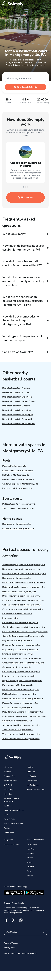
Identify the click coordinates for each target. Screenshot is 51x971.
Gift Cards (8, 785)
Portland (30, 853)
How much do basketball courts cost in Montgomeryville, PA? (23, 248)
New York (31, 849)
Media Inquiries (10, 780)
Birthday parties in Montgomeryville (19, 591)
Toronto (30, 875)
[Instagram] (21, 920)
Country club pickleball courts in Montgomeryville (17, 616)
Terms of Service (11, 943)
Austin (29, 862)
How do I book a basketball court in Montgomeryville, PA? (22, 263)
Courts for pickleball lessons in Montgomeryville (24, 631)
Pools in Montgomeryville (14, 466)
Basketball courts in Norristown (17, 410)
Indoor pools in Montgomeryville (17, 470)
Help (6, 815)
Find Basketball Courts (27, 87)
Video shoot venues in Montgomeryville (20, 738)
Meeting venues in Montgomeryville (19, 676)
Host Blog (8, 794)
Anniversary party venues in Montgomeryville (23, 564)
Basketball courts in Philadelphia (17, 414)
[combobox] (25, 78)
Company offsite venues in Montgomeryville (22, 600)
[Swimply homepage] (25, 4)
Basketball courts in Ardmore (16, 388)
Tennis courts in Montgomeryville (17, 508)
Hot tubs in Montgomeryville (15, 474)
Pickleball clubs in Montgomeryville (19, 694)
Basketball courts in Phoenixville (17, 419)
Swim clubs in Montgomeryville (17, 720)
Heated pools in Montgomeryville (18, 479)
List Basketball (33, 785)
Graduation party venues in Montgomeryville (23, 662)
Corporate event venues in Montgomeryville (22, 609)
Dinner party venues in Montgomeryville (21, 645)
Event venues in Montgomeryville (17, 653)
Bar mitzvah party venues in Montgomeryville (23, 582)
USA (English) (11, 932)
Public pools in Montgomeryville (17, 488)
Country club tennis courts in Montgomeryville (23, 627)
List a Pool (31, 772)
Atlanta (30, 858)
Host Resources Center (36, 789)
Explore (7, 828)
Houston (30, 867)
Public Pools (9, 832)
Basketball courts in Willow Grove (18, 423)
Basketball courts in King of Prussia (19, 401)
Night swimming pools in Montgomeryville (22, 680)
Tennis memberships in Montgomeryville (21, 734)
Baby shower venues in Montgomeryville (21, 569)
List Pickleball (32, 780)
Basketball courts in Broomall (16, 392)
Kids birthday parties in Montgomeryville (21, 671)
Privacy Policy (9, 947)
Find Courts (27, 197)
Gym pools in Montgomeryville (16, 667)
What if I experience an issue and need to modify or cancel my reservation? (23, 281)
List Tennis (31, 776)
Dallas (29, 871)
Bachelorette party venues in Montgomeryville (24, 573)
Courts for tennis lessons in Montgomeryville (23, 636)
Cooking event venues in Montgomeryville (21, 604)
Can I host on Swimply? (17, 352)
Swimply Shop (10, 776)
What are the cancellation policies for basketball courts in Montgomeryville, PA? (22, 301)
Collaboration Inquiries (13, 823)
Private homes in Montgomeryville (18, 528)
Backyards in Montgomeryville (16, 524)
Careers (7, 772)
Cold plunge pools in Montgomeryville (20, 483)
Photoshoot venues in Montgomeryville (20, 689)
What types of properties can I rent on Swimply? (22, 338)
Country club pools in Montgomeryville (20, 622)
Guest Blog (8, 789)
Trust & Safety (10, 819)
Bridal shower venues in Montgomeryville (21, 595)
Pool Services (9, 806)
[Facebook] (6, 920)
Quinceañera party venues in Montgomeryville (24, 716)
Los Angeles (32, 844)
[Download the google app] (34, 892)
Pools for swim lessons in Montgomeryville (22, 711)
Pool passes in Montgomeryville (17, 707)
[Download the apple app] (14, 892)
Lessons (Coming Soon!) (14, 810)
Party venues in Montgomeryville (17, 685)
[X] (13, 920)
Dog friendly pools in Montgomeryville (20, 649)
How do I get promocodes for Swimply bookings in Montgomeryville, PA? (21, 320)
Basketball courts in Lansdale (16, 405)
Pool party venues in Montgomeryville (20, 703)
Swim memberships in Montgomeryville (20, 725)
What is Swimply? (14, 234)
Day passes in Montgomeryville (17, 640)
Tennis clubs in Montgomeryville (17, 729)
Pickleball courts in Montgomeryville (19, 503)
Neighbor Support (11, 844)
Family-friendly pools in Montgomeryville (21, 658)
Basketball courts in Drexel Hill (17, 396)
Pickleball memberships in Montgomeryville (22, 698)
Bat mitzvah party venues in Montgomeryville (23, 587)
